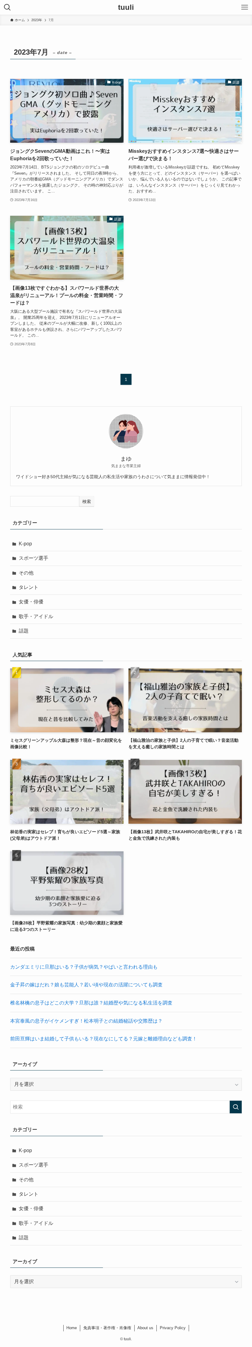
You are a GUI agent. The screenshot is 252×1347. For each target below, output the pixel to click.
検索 (86, 501)
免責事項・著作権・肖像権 (107, 1328)
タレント (28, 587)
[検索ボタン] (7, 7)
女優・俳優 (31, 601)
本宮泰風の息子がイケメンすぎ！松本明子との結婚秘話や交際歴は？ (86, 1021)
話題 (24, 630)
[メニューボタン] (244, 7)
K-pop (25, 543)
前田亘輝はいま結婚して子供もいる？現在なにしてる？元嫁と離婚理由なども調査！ (103, 1038)
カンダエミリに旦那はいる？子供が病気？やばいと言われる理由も (84, 967)
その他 (26, 572)
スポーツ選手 (33, 558)
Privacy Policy (173, 1328)
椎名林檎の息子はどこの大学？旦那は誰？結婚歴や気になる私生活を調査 (91, 1002)
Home (71, 1328)
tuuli (126, 7)
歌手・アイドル (36, 616)
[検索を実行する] (236, 1107)
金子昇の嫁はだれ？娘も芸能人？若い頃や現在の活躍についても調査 (86, 984)
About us (145, 1328)
